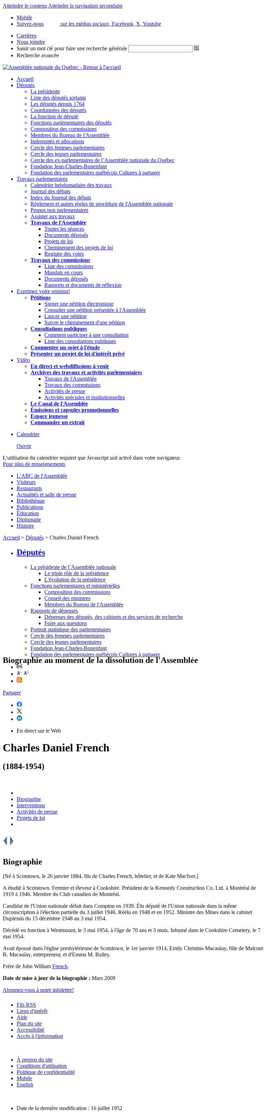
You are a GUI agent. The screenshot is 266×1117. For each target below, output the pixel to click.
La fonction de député (54, 116)
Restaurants (29, 488)
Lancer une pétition (65, 316)
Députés (26, 85)
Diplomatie (29, 519)
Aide (22, 1017)
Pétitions (40, 297)
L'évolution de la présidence (75, 579)
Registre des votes (64, 254)
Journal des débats (50, 191)
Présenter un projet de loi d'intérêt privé (77, 354)
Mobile (24, 1078)
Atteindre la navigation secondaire (85, 6)
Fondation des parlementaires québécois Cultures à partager (95, 173)
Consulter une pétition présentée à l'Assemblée (95, 310)
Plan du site (29, 1023)
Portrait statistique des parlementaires (70, 629)
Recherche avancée (38, 55)
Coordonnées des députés (58, 110)
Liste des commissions (68, 266)
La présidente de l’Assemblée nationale (73, 567)
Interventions (31, 805)
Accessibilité (30, 1030)
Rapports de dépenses (54, 611)
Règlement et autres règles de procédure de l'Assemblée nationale (101, 204)
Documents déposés (66, 235)
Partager (12, 693)
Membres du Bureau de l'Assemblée (69, 135)
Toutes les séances (64, 229)
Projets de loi (58, 241)
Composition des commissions (63, 129)
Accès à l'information (40, 1036)
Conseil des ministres (67, 598)
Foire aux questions (65, 623)
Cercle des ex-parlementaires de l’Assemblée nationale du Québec (102, 160)
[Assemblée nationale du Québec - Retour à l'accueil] (62, 67)
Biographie (29, 799)
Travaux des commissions (60, 260)
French (60, 966)
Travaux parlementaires (42, 179)
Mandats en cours (63, 272)
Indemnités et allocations (57, 141)
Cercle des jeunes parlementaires (65, 154)
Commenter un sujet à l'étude (65, 347)
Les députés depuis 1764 (57, 104)
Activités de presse (64, 391)
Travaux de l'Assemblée (58, 222)
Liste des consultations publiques (80, 341)
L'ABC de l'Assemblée (42, 476)
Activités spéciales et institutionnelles (84, 397)
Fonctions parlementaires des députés (71, 123)
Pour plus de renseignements (34, 464)
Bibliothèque (31, 501)
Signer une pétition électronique (79, 304)
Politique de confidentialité (46, 1072)
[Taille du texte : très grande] (26, 674)
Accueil (25, 79)
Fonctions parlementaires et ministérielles (75, 586)
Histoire (25, 526)
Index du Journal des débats (60, 198)
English (25, 1085)
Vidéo (23, 360)
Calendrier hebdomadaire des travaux (71, 185)
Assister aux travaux (52, 216)
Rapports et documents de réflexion (83, 285)
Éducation (28, 513)
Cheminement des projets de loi (78, 247)
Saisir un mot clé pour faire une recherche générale (72, 48)
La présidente (45, 91)
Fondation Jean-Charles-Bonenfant (68, 166)
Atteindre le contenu (25, 6)
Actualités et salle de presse (46, 494)
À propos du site (35, 1060)
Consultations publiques (58, 329)
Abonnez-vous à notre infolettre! (38, 990)
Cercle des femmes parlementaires (67, 148)
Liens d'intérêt (32, 1011)
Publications (30, 507)
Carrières (26, 36)
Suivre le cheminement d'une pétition (84, 322)
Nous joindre (31, 42)
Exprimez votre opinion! (43, 291)
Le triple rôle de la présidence (76, 573)
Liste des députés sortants (58, 98)
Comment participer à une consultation (86, 335)
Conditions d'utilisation (42, 1066)
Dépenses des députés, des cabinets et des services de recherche (113, 617)
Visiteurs (26, 482)
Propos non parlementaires (59, 210)
